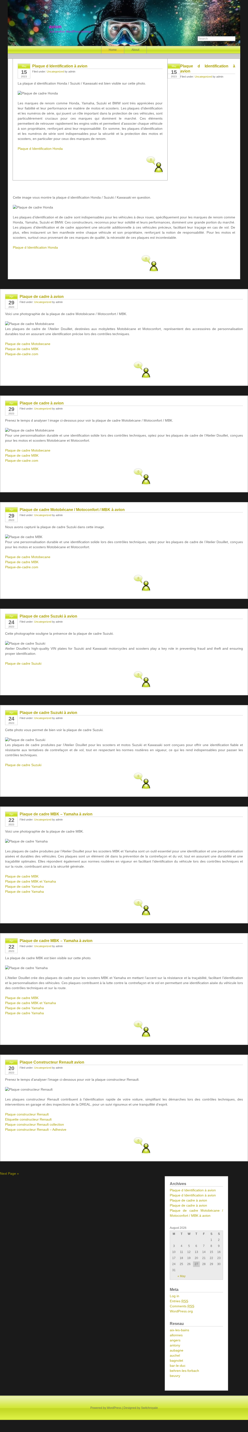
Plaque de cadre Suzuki (23, 663)
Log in (174, 1296)
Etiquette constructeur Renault (28, 1119)
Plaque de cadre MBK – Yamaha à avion (56, 814)
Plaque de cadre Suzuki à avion (48, 616)
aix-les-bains (179, 1330)
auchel (175, 1355)
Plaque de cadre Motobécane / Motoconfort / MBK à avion (72, 510)
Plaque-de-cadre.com (21, 354)
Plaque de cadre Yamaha (24, 886)
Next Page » (9, 1173)
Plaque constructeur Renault (27, 1114)
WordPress (114, 1408)
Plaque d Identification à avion (59, 66)
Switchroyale (149, 1408)
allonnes (176, 1335)
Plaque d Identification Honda (40, 149)
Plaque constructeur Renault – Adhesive (35, 1129)
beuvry (175, 1376)
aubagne (176, 1350)
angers (175, 1340)
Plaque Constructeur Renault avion (52, 1062)
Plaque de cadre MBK (22, 349)
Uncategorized (55, 71)
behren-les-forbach (184, 1371)
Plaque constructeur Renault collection (34, 1124)
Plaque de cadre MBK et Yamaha (30, 881)
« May (182, 1276)
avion (55, 26)
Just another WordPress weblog (70, 31)
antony (175, 1345)
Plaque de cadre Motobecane (27, 344)
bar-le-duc (178, 1365)
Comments (182, 1306)
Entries (179, 1301)
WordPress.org (181, 1311)
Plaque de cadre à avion (42, 297)
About (135, 49)
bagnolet (176, 1360)
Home (113, 49)
